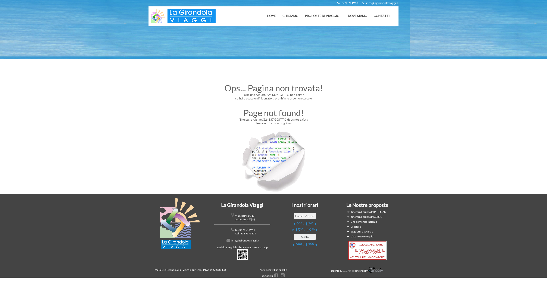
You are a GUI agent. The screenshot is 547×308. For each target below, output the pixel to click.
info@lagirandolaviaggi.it (245, 240)
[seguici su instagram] (283, 275)
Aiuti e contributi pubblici (273, 269)
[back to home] (180, 223)
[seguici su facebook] (276, 275)
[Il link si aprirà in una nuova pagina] (375, 270)
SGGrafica (348, 270)
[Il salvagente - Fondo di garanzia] (367, 250)
